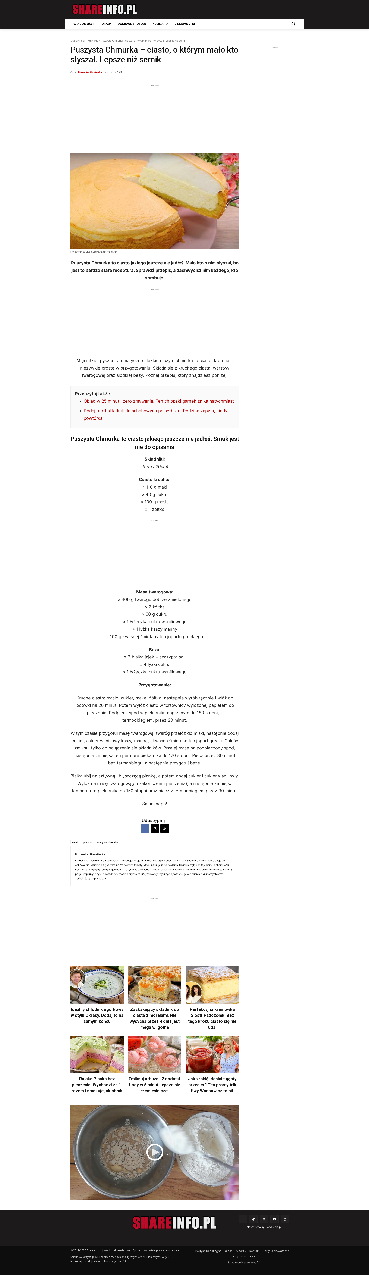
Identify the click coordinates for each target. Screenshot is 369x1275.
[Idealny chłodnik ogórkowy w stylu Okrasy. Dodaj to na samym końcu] (97, 985)
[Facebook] (145, 828)
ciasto (75, 842)
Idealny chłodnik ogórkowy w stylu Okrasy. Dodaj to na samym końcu (97, 1015)
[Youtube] (274, 1219)
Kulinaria (93, 41)
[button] (293, 24)
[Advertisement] (154, 118)
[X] (155, 828)
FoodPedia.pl (273, 1227)
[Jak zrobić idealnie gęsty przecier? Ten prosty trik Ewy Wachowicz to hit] (212, 1054)
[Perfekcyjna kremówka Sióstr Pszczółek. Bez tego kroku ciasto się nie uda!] (212, 985)
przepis (87, 842)
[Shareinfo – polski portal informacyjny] (104, 9)
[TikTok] (253, 1219)
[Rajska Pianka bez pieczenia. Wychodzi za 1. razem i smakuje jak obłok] (97, 1054)
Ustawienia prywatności (244, 1262)
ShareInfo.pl (77, 41)
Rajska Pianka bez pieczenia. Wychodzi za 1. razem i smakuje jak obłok (97, 1084)
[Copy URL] (164, 828)
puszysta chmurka (107, 842)
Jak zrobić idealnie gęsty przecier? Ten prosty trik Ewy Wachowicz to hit (212, 1084)
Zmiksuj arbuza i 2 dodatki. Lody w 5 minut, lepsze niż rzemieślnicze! (154, 1084)
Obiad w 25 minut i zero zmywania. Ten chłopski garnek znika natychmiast (159, 401)
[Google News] (285, 1219)
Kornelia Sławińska (90, 72)
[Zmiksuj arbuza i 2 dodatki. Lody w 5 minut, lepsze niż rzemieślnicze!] (155, 1054)
